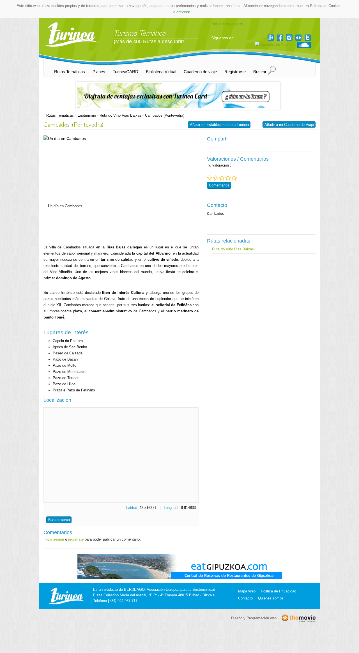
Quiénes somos (271, 598)
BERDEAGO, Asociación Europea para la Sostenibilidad (169, 589)
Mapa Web (247, 591)
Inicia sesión (53, 539)
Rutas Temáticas (60, 115)
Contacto (245, 598)
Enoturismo (86, 115)
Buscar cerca (59, 520)
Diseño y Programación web (254, 618)
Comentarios (219, 185)
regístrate (76, 539)
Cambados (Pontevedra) (164, 115)
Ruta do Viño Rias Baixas (120, 115)
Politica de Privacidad (278, 591)
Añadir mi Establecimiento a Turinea (219, 125)
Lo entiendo (180, 12)
